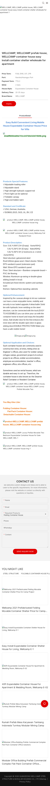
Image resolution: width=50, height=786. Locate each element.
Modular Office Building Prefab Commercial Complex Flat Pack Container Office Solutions (24, 762)
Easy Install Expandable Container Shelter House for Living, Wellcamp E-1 (23, 647)
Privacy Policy (25, 782)
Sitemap (43, 779)
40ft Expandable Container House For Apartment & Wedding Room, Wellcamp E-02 (25, 686)
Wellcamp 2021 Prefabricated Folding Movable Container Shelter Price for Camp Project (23, 610)
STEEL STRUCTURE (11, 573)
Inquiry (9, 104)
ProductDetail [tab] (25, 116)
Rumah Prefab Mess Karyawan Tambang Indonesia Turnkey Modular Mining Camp (23, 724)
